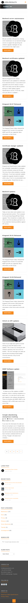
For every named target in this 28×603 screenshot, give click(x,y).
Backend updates (8, 191)
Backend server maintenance (13, 18)
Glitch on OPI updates (10, 321)
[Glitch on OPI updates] (20, 332)
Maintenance (8, 26)
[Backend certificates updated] (20, 69)
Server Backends (6, 68)
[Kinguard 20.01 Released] (20, 248)
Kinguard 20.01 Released (11, 235)
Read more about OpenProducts (9, 594)
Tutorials (3, 527)
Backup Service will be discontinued (13, 482)
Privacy (10, 418)
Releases (8, 112)
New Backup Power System (11, 469)
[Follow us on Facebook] (2, 584)
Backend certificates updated (13, 58)
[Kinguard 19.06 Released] (20, 289)
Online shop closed (9, 487)
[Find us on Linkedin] (6, 584)
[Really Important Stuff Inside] (9, 2)
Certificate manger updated (12, 146)
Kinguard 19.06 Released (11, 277)
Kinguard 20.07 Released (11, 104)
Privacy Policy (5, 596)
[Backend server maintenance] (20, 29)
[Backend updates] (20, 202)
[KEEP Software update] (20, 380)
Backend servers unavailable (11, 498)
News (6, 110)
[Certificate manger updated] (20, 156)
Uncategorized (19, 418)
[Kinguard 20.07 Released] (20, 116)
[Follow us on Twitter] (4, 584)
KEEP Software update (10, 369)
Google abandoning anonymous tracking (10, 416)
